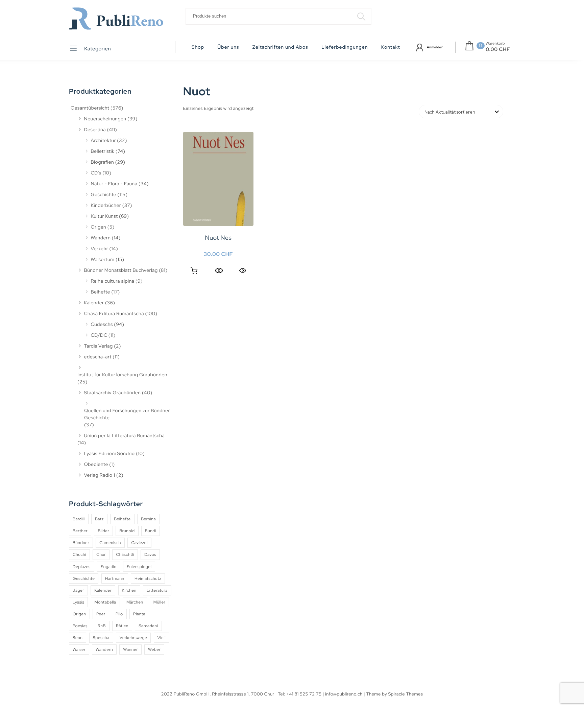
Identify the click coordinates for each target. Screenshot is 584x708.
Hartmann (114, 578)
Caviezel (139, 542)
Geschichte (104, 195)
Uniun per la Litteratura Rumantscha (124, 436)
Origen (98, 227)
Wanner (130, 649)
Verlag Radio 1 (99, 475)
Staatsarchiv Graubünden (112, 393)
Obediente (96, 465)
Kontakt (390, 47)
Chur (101, 554)
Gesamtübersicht (90, 108)
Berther (80, 531)
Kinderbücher (106, 206)
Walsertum (103, 260)
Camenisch (110, 542)
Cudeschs (102, 325)
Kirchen (129, 590)
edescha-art (98, 357)
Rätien (122, 626)
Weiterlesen (194, 271)
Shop (198, 47)
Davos (150, 554)
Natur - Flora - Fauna (114, 184)
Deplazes (82, 566)
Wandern (101, 238)
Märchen (134, 602)
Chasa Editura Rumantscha (114, 314)
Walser (79, 649)
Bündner (81, 542)
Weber (154, 649)
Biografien (102, 162)
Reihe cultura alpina (113, 281)
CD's (96, 173)
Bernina (148, 519)
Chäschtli (125, 554)
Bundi (150, 531)
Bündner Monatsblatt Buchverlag (121, 270)
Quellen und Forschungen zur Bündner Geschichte (127, 414)
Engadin (109, 566)
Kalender (94, 303)
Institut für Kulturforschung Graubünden (122, 375)
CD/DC (99, 335)
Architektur (103, 141)
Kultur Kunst (104, 216)
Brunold (127, 531)
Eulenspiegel (139, 566)
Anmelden (435, 47)
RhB (102, 626)
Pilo (119, 614)
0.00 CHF (498, 49)
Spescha (101, 637)
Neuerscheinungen (105, 119)
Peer (100, 614)
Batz (99, 519)
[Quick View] (219, 271)
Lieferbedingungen (344, 47)
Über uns (228, 47)
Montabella (105, 602)
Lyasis (78, 602)
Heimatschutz (148, 578)
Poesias (80, 626)
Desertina (95, 130)
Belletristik (103, 151)
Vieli (161, 637)
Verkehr (99, 249)
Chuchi (79, 554)
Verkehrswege (133, 637)
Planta (139, 614)
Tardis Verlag (98, 346)
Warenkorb (495, 43)
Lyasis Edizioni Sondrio (109, 454)
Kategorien (97, 48)
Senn (77, 637)
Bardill (79, 519)
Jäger (78, 590)
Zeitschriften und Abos (280, 47)
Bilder (103, 531)
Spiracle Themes (405, 694)
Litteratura (157, 590)
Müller (159, 602)
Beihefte (100, 292)
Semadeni (148, 626)
